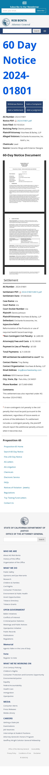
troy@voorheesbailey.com (29, 370)
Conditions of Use (25, 753)
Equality (6, 682)
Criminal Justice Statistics (13, 621)
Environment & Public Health (15, 593)
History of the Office (11, 559)
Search (36, 31)
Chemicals (8, 472)
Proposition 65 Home (13, 446)
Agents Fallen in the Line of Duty (16, 648)
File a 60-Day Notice (13, 456)
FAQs (6, 482)
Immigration (8, 692)
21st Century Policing (12, 667)
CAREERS (8, 718)
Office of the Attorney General (18, 749)
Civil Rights (8, 586)
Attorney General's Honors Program (18, 737)
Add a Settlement (15, 110)
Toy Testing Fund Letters (15, 497)
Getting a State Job (11, 722)
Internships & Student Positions (16, 733)
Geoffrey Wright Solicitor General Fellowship (21, 740)
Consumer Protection (12, 590)
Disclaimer (37, 753)
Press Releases (9, 709)
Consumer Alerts (10, 706)
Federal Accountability (12, 685)
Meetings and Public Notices (15, 624)
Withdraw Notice (15, 104)
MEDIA (6, 701)
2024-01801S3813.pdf (32, 292)
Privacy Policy (11, 753)
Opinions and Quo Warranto (15, 575)
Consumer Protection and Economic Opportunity (23, 675)
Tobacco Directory (10, 600)
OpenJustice (8, 696)
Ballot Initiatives (10, 614)
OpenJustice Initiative (12, 628)
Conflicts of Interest (11, 617)
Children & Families (11, 583)
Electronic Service (12, 477)
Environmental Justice (12, 678)
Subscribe (40, 10)
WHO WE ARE (10, 551)
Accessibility (35, 749)
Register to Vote (10, 658)
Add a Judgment (34, 110)
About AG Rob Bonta (11, 555)
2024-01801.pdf (24, 120)
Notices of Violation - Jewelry (17, 487)
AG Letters (8, 462)
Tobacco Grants (9, 604)
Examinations (9, 726)
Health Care (8, 689)
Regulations (9, 492)
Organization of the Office (14, 562)
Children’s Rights (10, 671)
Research (7, 579)
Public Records (9, 631)
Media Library (9, 713)
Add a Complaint (33, 104)
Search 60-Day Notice (13, 451)
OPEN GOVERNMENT (14, 609)
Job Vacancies (8, 729)
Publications (8, 635)
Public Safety (8, 572)
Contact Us (9, 503)
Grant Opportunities (12, 597)
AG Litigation (10, 467)
